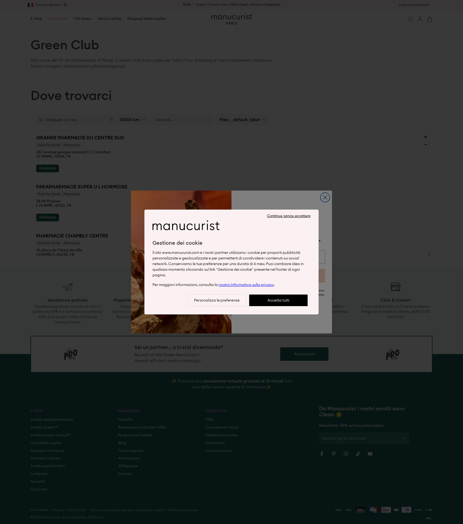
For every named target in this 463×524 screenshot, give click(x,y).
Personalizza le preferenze (217, 300)
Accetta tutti (278, 300)
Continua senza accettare (289, 216)
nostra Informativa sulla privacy (246, 285)
